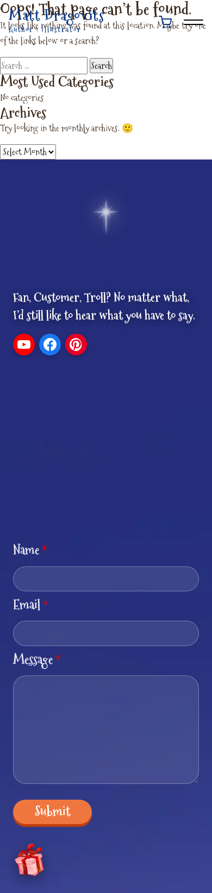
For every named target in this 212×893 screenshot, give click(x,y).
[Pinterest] (76, 344)
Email (30, 605)
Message (37, 659)
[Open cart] (165, 22)
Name (30, 550)
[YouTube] (24, 344)
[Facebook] (50, 344)
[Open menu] (193, 22)
